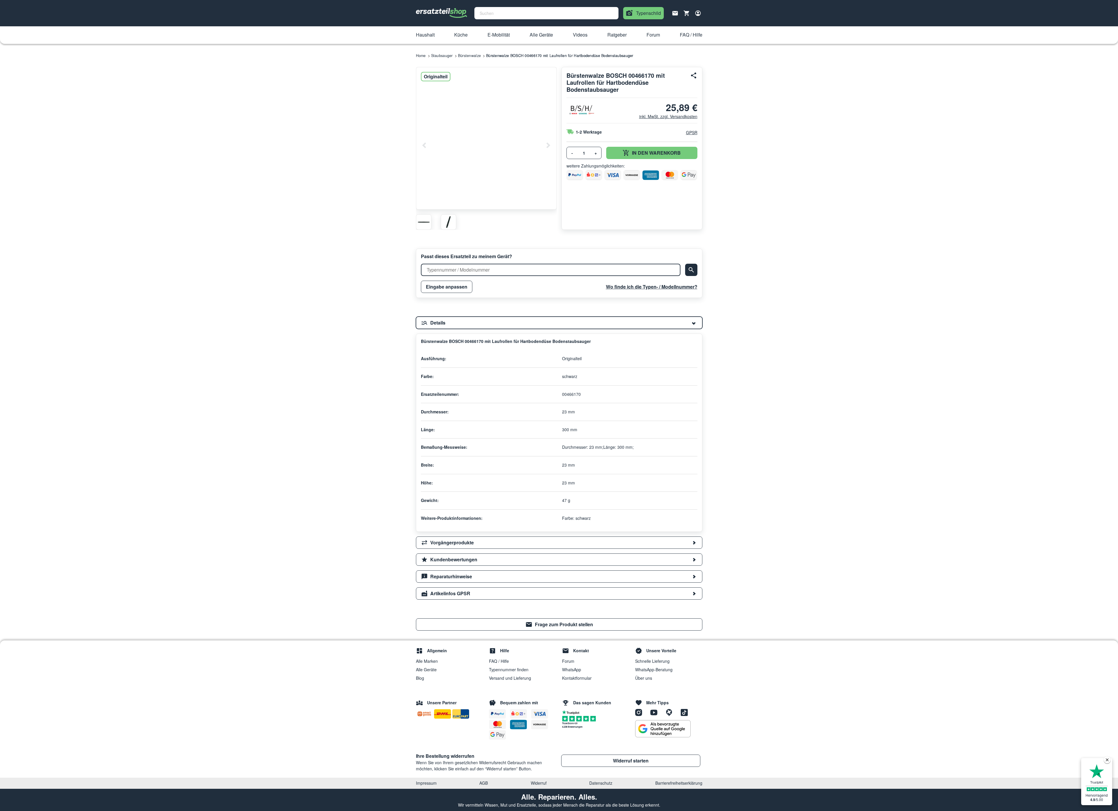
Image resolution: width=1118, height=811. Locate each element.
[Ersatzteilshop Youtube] (655, 712)
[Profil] (698, 13)
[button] (425, 35)
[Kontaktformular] (675, 12)
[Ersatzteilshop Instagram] (640, 712)
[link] (559, 624)
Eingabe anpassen (446, 286)
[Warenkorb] (686, 13)
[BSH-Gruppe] (581, 110)
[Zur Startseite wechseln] (441, 13)
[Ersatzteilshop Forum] (671, 712)
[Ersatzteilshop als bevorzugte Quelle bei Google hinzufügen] (663, 729)
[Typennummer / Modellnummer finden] (691, 270)
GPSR (691, 132)
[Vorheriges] (424, 145)
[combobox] (546, 13)
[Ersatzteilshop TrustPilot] (572, 712)
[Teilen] (693, 75)
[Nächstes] (548, 145)
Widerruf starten (631, 760)
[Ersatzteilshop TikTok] (686, 712)
